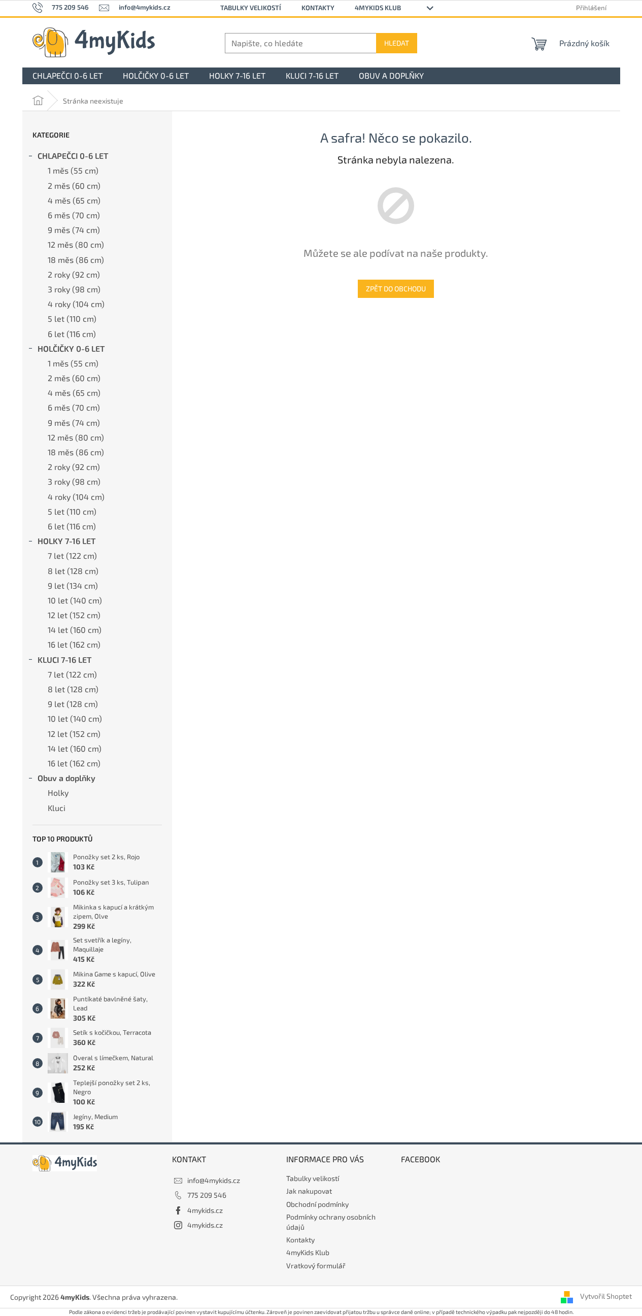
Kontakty (317, 8)
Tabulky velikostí (250, 8)
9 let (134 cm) (73, 585)
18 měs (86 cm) (76, 259)
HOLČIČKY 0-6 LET (71, 348)
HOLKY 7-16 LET (66, 541)
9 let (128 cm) (73, 703)
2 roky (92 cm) (74, 274)
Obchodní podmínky (317, 1204)
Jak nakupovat (309, 1191)
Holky (58, 792)
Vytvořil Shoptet (606, 1296)
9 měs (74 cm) (74, 229)
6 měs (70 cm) (74, 215)
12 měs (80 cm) (76, 244)
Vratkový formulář (316, 1265)
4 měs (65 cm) (74, 200)
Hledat (396, 43)
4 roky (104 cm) (76, 304)
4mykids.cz (205, 1210)
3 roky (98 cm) (74, 289)
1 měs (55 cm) (73, 170)
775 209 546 (206, 1195)
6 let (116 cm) (72, 334)
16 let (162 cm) (74, 644)
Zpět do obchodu (396, 288)
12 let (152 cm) (74, 615)
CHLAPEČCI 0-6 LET (73, 155)
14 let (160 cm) (75, 629)
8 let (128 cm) (73, 571)
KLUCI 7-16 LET (64, 659)
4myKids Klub (378, 8)
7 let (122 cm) (72, 555)
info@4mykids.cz (213, 1180)
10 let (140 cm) (75, 600)
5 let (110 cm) (72, 318)
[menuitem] (67, 76)
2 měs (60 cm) (74, 185)
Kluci (56, 808)
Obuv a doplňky (66, 778)
